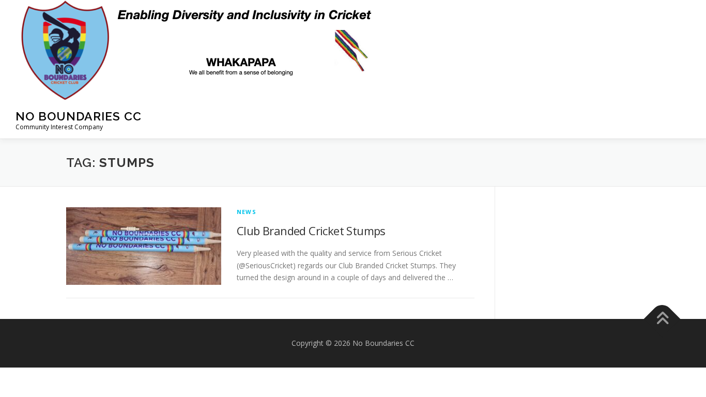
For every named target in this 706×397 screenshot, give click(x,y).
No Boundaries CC (79, 116)
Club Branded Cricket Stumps (311, 230)
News (246, 212)
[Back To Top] (662, 319)
